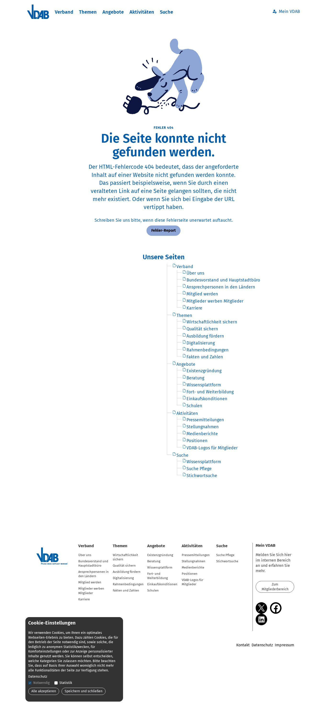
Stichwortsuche (227, 561)
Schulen (153, 590)
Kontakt (243, 645)
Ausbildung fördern (127, 572)
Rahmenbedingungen (128, 584)
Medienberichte (193, 567)
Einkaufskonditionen (162, 584)
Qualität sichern (124, 565)
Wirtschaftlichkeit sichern (125, 557)
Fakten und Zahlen (126, 590)
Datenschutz (262, 645)
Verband (64, 12)
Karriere (84, 599)
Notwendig (41, 683)
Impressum (284, 645)
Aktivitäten (142, 12)
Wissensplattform (159, 567)
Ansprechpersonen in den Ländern (93, 574)
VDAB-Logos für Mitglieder (192, 582)
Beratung (153, 561)
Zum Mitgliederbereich (275, 586)
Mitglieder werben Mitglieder (91, 591)
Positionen (189, 573)
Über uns (84, 555)
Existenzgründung (160, 555)
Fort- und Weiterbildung (157, 576)
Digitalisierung (123, 578)
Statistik (65, 683)
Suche (166, 12)
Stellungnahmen (193, 561)
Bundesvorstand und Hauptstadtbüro (93, 563)
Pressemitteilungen (196, 555)
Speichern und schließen (83, 691)
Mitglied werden (89, 582)
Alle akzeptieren (43, 691)
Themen (88, 12)
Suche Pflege (225, 555)
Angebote (113, 12)
